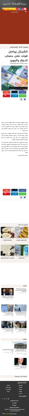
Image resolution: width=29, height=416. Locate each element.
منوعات (20, 387)
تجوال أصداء (8, 387)
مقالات (20, 391)
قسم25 (14, 405)
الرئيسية (25, 47)
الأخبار (20, 47)
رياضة (8, 391)
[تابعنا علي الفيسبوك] (2, 399)
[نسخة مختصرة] (6, 399)
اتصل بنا (14, 403)
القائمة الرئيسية (14, 12)
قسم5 (20, 389)
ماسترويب (7, 414)
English (20, 393)
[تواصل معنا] (8, 399)
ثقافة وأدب (8, 389)
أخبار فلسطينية (14, 401)
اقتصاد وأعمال (14, 47)
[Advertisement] (14, 29)
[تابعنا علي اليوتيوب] (4, 399)
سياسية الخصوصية (14, 407)
